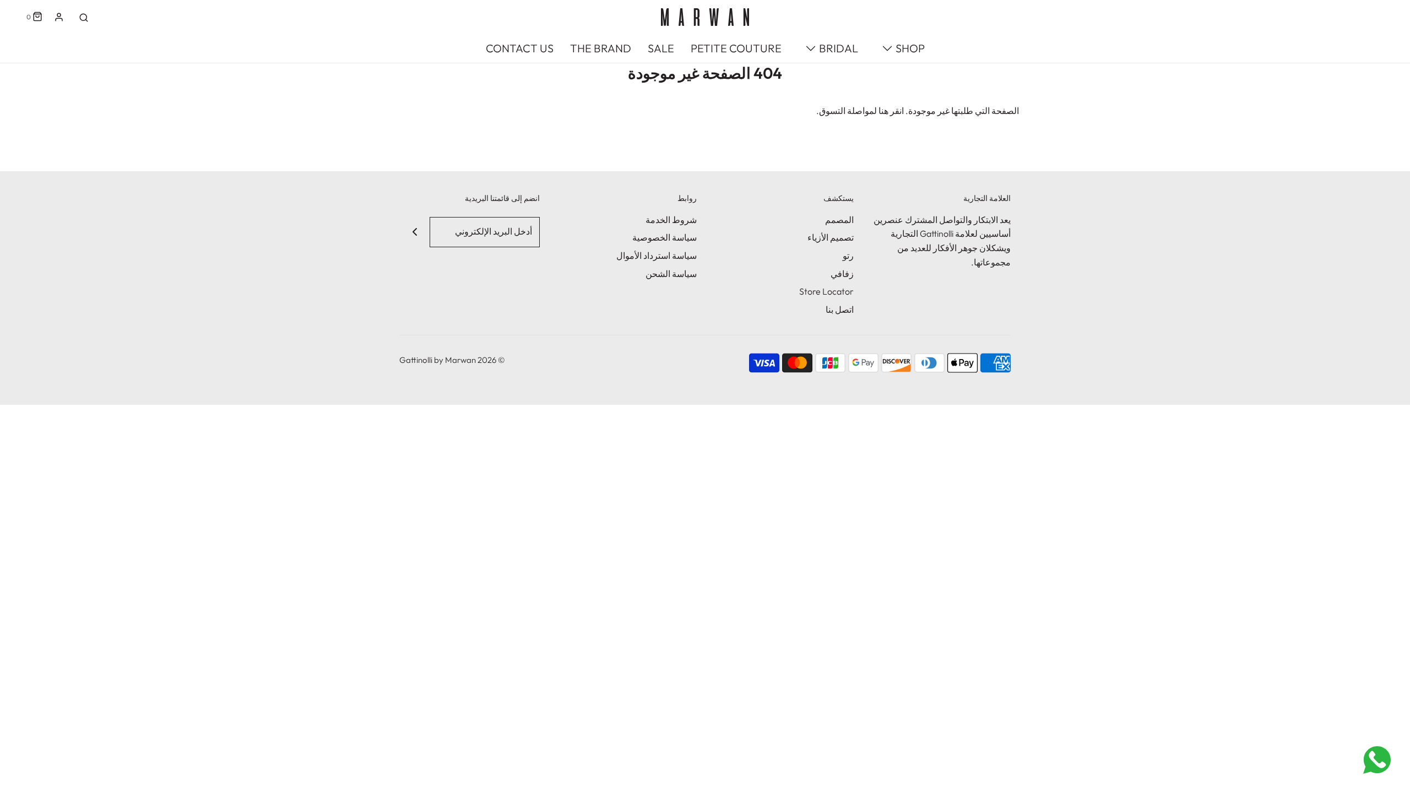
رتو (848, 255)
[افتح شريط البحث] (84, 17)
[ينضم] (414, 232)
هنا (883, 110)
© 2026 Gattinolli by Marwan (452, 360)
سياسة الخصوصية (664, 237)
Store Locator (826, 291)
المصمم (839, 219)
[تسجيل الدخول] (59, 17)
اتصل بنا (840, 309)
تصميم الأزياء (830, 237)
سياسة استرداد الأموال (656, 255)
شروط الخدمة (671, 219)
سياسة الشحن (671, 273)
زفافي (842, 273)
